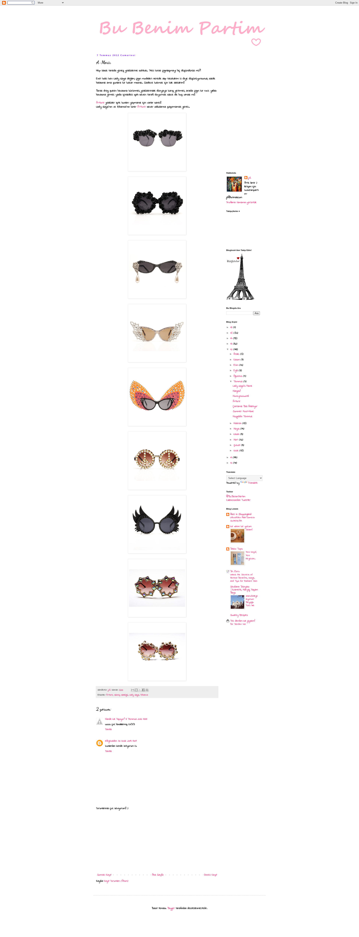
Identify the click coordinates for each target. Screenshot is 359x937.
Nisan (237, 434)
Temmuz (238, 382)
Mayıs (237, 429)
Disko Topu (236, 549)
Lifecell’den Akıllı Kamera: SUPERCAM (242, 519)
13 (231, 344)
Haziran (238, 423)
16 (231, 327)
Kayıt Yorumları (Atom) (116, 881)
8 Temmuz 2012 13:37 (136, 719)
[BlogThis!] (136, 690)
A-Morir (101, 103)
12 (231, 349)
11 (231, 458)
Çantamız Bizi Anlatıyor (245, 406)
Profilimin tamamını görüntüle (241, 202)
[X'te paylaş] (140, 690)
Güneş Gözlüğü (121, 695)
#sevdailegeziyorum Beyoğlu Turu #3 (252, 600)
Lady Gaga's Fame (242, 386)
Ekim (236, 365)
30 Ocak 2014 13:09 (127, 741)
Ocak (237, 451)
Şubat (237, 445)
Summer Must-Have (243, 411)
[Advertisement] (157, 842)
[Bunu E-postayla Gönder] (133, 690)
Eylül (236, 371)
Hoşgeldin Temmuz (242, 416)
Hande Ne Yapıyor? (115, 719)
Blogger (171, 908)
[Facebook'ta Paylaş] (143, 690)
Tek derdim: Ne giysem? (242, 621)
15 (232, 333)
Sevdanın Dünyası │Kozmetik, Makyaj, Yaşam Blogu (244, 590)
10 (231, 463)
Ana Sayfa (157, 875)
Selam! (249, 529)
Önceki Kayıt (210, 875)
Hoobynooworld (241, 396)
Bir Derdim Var (238, 624)
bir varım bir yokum (240, 526)
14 (231, 338)
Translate (253, 483)
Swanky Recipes (239, 615)
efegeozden (111, 741)
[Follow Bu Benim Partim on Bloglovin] (240, 299)
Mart (236, 440)
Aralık (237, 354)
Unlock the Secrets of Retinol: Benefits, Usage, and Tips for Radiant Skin (243, 578)
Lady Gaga (134, 695)
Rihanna (144, 695)
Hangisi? (237, 391)
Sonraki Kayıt (104, 875)
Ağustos (238, 376)
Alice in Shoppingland (240, 514)
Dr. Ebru (235, 571)
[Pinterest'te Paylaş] (147, 690)
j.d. (249, 178)
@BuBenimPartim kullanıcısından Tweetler (238, 498)
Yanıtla (108, 729)
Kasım (237, 360)
